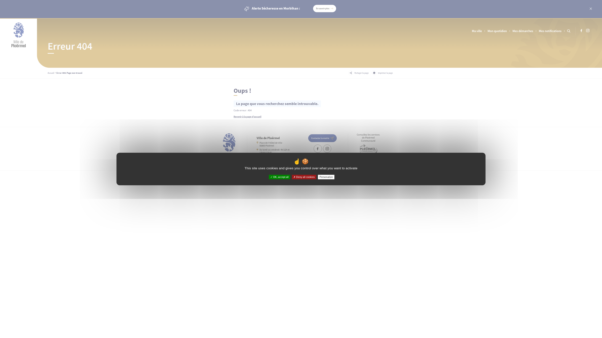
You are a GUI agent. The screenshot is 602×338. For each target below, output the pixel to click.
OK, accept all (280, 177)
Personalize (326, 177)
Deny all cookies (305, 177)
